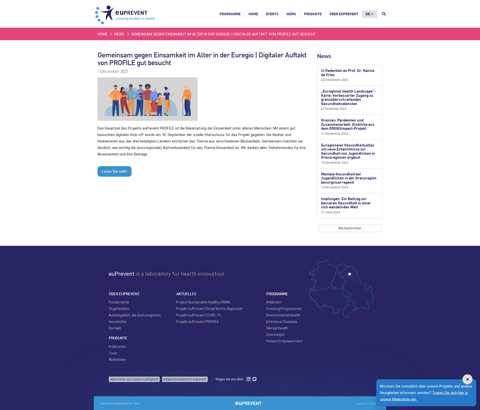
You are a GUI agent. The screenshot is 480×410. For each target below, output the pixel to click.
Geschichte (117, 322)
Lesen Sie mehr (114, 171)
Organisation (119, 309)
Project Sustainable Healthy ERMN (203, 302)
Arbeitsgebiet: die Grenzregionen (135, 315)
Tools (113, 353)
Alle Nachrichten (349, 228)
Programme (230, 14)
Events (272, 14)
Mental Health (277, 328)
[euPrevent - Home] (125, 13)
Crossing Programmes (284, 309)
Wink (137, 403)
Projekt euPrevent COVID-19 (198, 315)
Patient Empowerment (284, 341)
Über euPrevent (344, 14)
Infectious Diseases (281, 322)
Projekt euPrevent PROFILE (197, 322)
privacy (361, 403)
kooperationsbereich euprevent (185, 379)
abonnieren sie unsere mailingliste (134, 379)
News (291, 14)
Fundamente (119, 302)
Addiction (273, 302)
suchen (375, 403)
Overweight (275, 335)
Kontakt (115, 328)
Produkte (313, 14)
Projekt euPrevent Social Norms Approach (209, 309)
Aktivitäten (117, 360)
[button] (467, 379)
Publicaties (117, 347)
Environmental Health (283, 315)
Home (253, 14)
